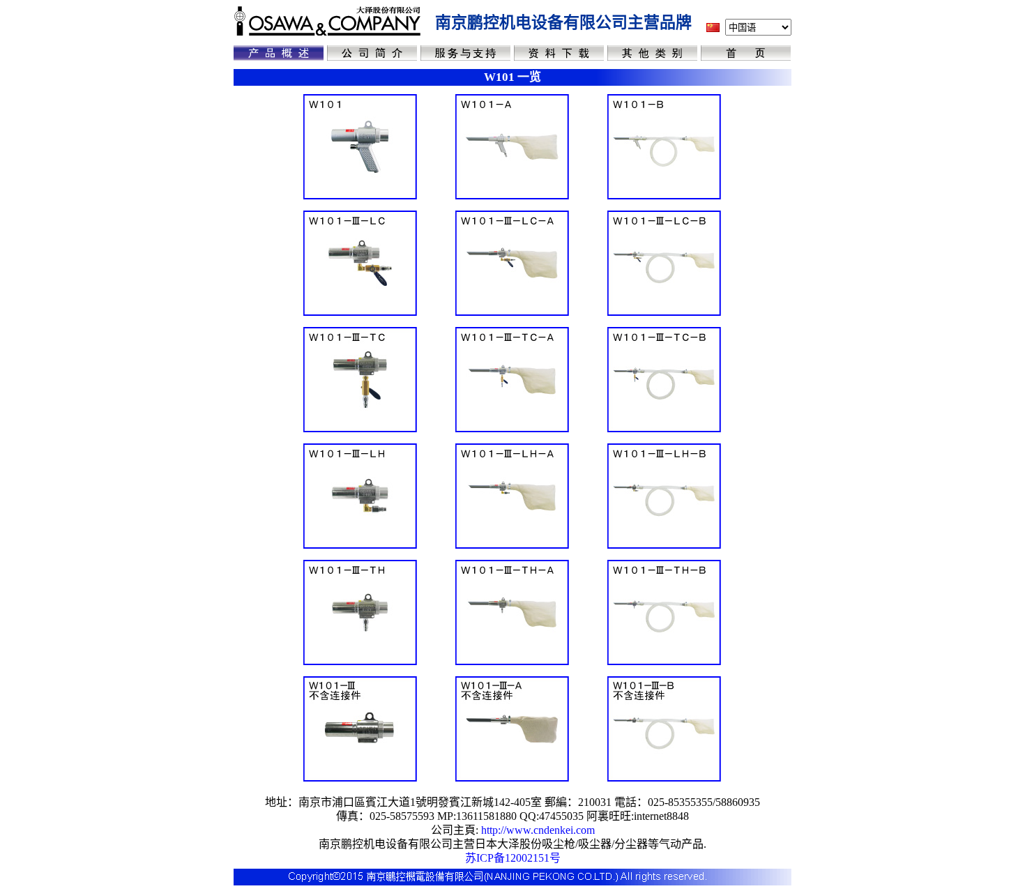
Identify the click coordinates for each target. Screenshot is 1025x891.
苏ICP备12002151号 (513, 858)
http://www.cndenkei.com (538, 830)
